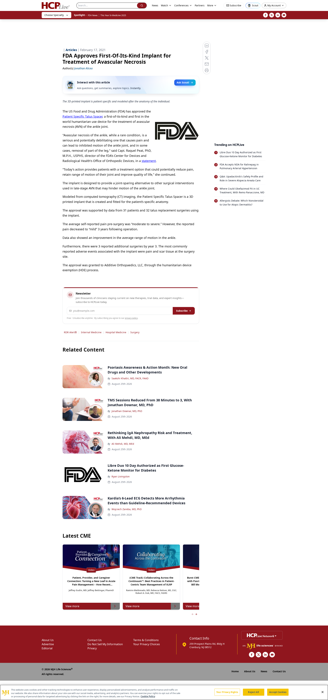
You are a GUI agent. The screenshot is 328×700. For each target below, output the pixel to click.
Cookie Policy (148, 696)
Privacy (92, 648)
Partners (199, 5)
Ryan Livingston (121, 476)
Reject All (253, 691)
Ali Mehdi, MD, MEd (123, 443)
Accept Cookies (277, 691)
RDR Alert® (70, 332)
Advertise (48, 644)
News (155, 5)
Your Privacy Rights (227, 691)
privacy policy (131, 318)
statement (149, 161)
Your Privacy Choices (146, 644)
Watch (164, 5)
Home (235, 671)
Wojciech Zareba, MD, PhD (127, 509)
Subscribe (182, 310)
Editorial (47, 648)
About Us (48, 640)
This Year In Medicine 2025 (113, 15)
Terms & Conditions (146, 640)
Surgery (134, 332)
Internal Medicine (91, 332)
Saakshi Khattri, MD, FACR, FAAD (130, 378)
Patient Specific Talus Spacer (82, 116)
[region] (164, 692)
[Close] (322, 692)
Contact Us (94, 640)
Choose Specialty (54, 15)
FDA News (93, 15)
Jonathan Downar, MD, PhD (127, 411)
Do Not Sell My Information (105, 644)
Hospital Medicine (116, 332)
